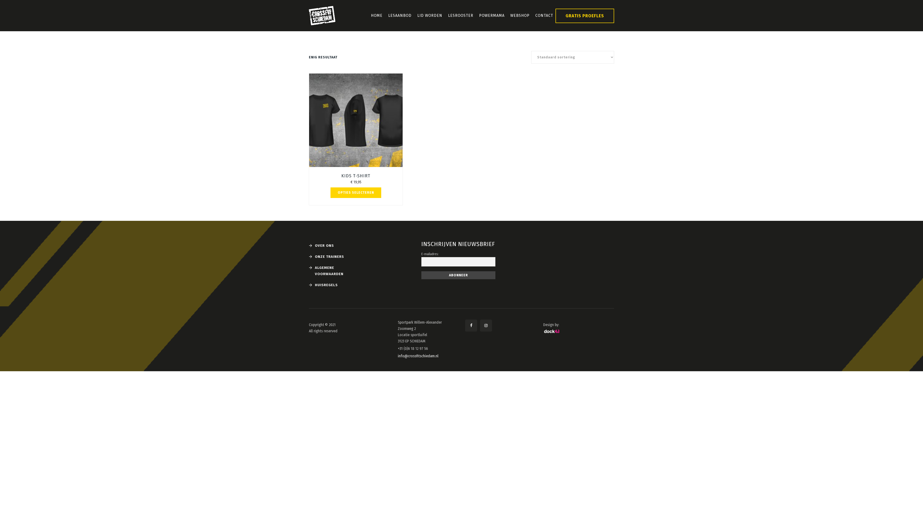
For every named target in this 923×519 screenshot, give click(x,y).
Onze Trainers (329, 256)
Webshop (520, 15)
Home (376, 15)
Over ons (324, 245)
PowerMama (492, 15)
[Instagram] (486, 326)
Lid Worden (429, 15)
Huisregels (326, 285)
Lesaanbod (400, 15)
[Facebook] (471, 326)
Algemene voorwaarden (329, 271)
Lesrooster (460, 15)
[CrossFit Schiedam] (322, 15)
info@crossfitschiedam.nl (418, 356)
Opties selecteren (356, 193)
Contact (544, 15)
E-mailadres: (430, 254)
